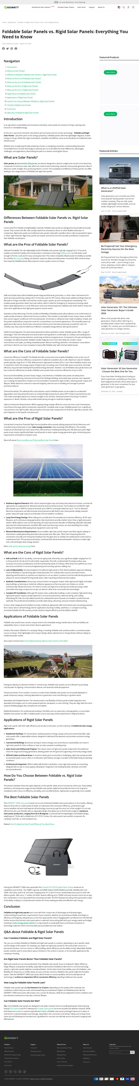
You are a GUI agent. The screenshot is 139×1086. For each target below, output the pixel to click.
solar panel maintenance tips (19, 546)
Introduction (12, 67)
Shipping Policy (61, 1055)
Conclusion (11, 109)
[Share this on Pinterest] (11, 48)
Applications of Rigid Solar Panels (20, 97)
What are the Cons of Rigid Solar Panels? (22, 90)
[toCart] (133, 7)
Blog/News (12, 22)
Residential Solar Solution (43, 6)
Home (4, 22)
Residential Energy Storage (12, 1055)
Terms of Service (62, 1062)
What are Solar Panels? (16, 71)
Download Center (36, 1051)
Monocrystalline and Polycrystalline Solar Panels (35, 440)
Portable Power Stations (11, 1058)
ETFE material (14, 1008)
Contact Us (34, 1048)
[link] (5, 1071)
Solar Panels (8, 1062)
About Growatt (87, 1048)
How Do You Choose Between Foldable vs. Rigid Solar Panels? (31, 101)
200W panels (66, 253)
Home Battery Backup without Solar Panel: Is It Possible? (46, 641)
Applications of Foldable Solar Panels (21, 94)
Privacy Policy (61, 1058)
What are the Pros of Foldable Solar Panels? (24, 78)
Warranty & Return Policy (64, 1048)
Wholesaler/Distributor (90, 1055)
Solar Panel (81, 7)
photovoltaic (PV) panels (27, 163)
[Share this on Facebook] (3, 48)
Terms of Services (46, 1079)
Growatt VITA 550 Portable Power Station (57, 887)
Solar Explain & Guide (10, 44)
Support (92, 7)
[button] (132, 1052)
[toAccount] (128, 7)
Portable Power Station (66, 7)
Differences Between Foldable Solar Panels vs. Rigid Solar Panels (32, 75)
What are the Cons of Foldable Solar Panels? (24, 82)
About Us (101, 7)
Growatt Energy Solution (38, 1055)
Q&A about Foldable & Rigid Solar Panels (22, 113)
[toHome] (11, 7)
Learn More (110, 73)
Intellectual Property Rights (65, 1065)
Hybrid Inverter (8, 1048)
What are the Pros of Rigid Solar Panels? (22, 86)
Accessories (8, 1065)
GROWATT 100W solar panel (18, 803)
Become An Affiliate (89, 1051)
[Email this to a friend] (16, 48)
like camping (18, 258)
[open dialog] (119, 7)
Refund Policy (61, 1051)
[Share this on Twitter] (7, 48)
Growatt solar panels (45, 1008)
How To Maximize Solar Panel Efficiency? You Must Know (32, 824)
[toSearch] (123, 7)
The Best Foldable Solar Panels (19, 105)
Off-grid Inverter (9, 1051)
